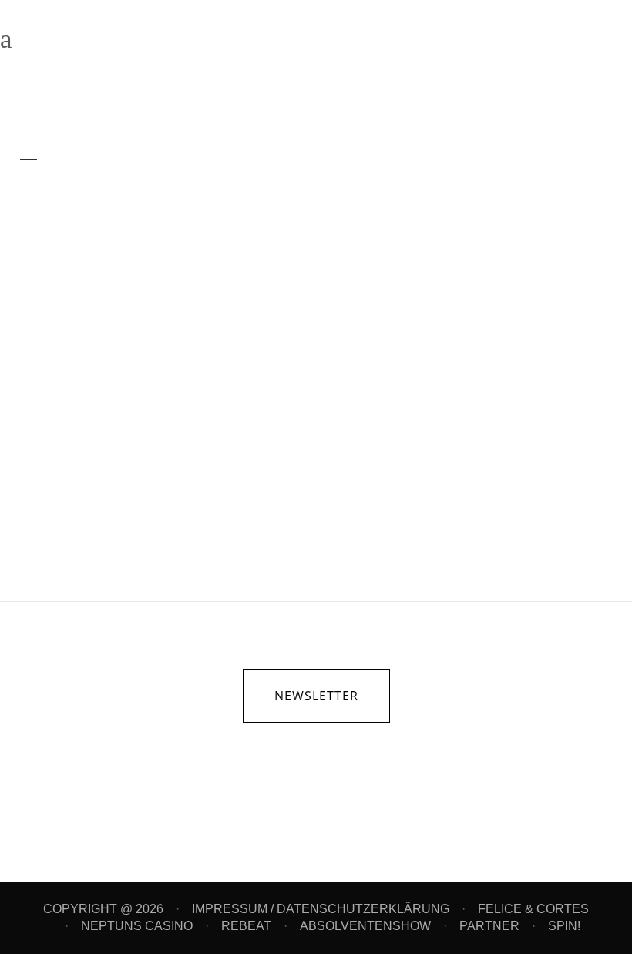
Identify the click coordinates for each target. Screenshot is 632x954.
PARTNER (489, 925)
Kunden (149, 409)
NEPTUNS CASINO (137, 925)
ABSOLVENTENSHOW (365, 925)
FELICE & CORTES (533, 908)
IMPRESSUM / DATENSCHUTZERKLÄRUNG (320, 908)
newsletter (316, 695)
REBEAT (246, 925)
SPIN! (564, 925)
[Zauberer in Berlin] (159, 286)
